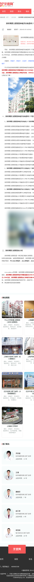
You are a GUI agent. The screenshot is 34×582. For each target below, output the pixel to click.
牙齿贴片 (13, 398)
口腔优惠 (13, 17)
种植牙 (12, 61)
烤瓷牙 (18, 61)
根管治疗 (13, 326)
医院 (12, 11)
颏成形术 (13, 328)
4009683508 (15, 567)
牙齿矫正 (16, 325)
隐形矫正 (6, 326)
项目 (27, 11)
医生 (19, 11)
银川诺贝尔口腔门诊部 (23, 533)
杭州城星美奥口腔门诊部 (23, 456)
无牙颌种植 (13, 430)
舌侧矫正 (13, 400)
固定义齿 (13, 365)
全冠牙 (24, 61)
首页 (4, 11)
